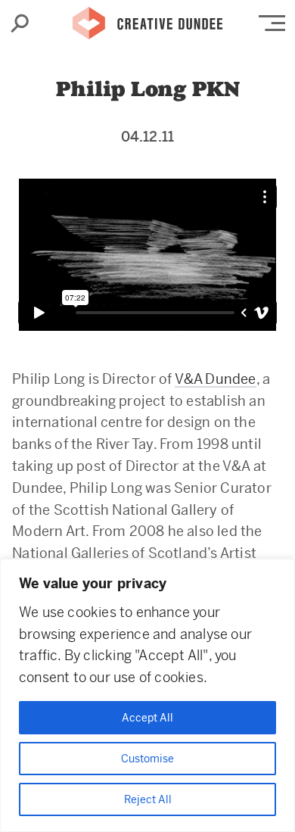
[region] (147, 695)
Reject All (148, 799)
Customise (147, 758)
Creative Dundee (147, 19)
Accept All (147, 717)
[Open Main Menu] (272, 23)
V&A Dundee (215, 379)
